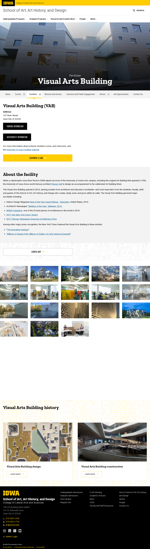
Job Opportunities (121, 94)
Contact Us (138, 94)
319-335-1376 (12, 518)
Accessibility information (17, 136)
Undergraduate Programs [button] (14, 19)
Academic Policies (98, 496)
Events (18, 94)
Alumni (102, 94)
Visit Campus (65, 499)
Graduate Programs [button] (37, 19)
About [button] (92, 19)
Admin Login (11, 536)
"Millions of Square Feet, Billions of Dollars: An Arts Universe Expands (38, 234)
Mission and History (53, 94)
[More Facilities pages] (40, 94)
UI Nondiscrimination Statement (24, 547)
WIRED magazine (14, 210)
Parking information (15, 126)
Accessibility (40, 547)
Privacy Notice (7, 547)
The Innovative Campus (17, 229)
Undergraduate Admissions (71, 492)
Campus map (36, 251)
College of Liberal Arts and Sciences (30, 3)
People (122, 502)
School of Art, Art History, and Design (34, 10)
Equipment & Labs (36, 157)
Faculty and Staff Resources (101, 506)
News (7, 94)
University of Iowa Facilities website (22, 149)
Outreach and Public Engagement (80, 94)
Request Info (65, 502)
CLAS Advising (96, 492)
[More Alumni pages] (108, 94)
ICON (92, 502)
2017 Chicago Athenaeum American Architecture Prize (31, 219)
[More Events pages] (24, 94)
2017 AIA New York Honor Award (22, 215)
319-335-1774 (12, 521)
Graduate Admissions (69, 496)
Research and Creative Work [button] (63, 19)
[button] (138, 10)
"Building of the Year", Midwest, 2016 (45, 206)
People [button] (83, 19)
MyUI (92, 499)
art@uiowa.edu (12, 525)
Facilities (33, 94)
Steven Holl (57, 184)
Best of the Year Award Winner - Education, (50, 202)
